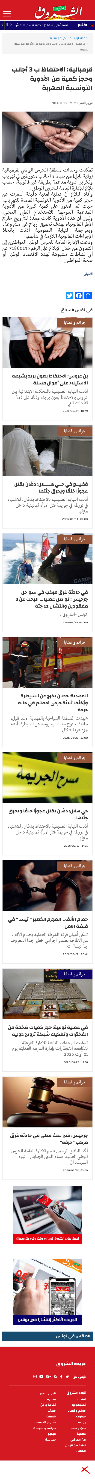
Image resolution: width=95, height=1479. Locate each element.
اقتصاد (81, 1399)
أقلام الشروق (76, 1393)
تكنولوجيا (79, 1405)
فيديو (52, 1434)
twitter (67, 1376)
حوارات (81, 1416)
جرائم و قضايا (58, 38)
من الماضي (78, 1439)
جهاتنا (52, 1410)
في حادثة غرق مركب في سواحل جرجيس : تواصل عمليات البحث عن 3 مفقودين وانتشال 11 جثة (52, 599)
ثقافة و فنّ (48, 1405)
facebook (61, 1376)
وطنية (51, 1399)
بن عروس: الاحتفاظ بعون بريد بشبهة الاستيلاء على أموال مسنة (50, 379)
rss (55, 1376)
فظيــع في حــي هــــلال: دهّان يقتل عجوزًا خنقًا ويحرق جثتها (51, 487)
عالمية (81, 1434)
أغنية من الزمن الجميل (75, 1448)
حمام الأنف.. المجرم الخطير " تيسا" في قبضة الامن (48, 922)
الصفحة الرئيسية (79, 38)
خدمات (51, 1416)
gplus (48, 1376)
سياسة (50, 1439)
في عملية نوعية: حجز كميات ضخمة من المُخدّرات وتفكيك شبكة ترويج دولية (48, 1031)
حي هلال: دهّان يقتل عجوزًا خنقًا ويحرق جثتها (48, 814)
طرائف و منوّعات (44, 1428)
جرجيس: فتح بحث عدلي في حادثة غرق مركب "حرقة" (49, 1139)
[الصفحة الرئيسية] (58, 10)
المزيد (7, 14)
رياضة (82, 1422)
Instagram (35, 1376)
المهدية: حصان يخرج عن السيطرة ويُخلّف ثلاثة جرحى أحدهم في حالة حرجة (53, 703)
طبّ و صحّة (78, 1428)
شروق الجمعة (46, 1422)
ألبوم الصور (48, 1393)
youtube (41, 1376)
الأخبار (82, 25)
